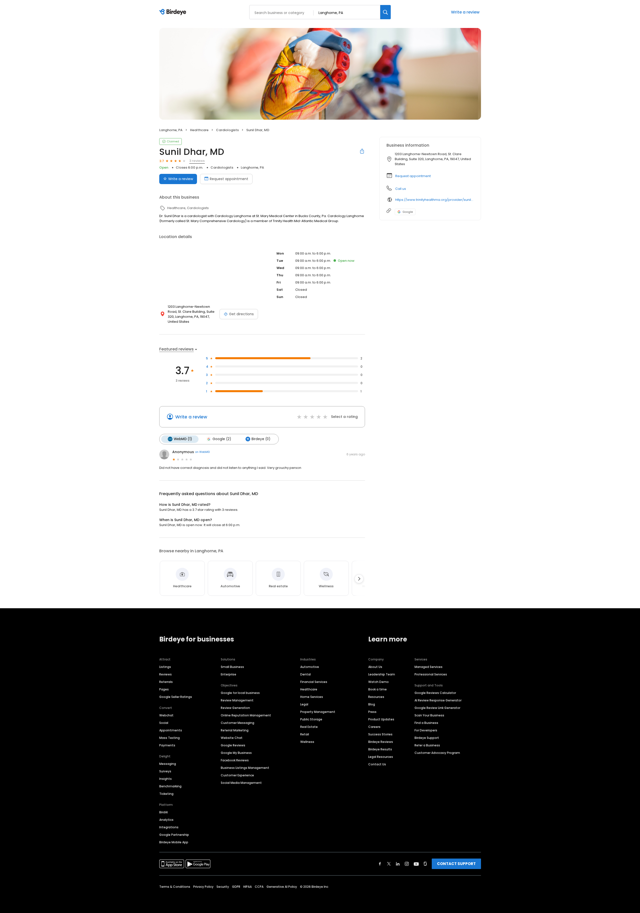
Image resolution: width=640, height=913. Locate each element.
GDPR (236, 887)
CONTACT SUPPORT (456, 863)
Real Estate (309, 727)
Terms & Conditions (174, 887)
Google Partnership (174, 835)
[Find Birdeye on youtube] (416, 864)
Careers (374, 727)
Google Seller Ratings (175, 697)
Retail (304, 734)
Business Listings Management (245, 768)
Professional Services (430, 674)
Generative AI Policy (281, 887)
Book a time (377, 689)
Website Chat (231, 738)
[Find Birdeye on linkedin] (398, 864)
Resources (376, 697)
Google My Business (236, 753)
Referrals (166, 682)
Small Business (232, 667)
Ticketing (166, 794)
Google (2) (221, 439)
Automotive (309, 667)
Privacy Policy (203, 887)
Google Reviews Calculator (435, 693)
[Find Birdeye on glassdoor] (425, 864)
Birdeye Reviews (380, 742)
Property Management (317, 712)
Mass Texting (169, 738)
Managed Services (428, 667)
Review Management (237, 700)
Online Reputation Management (246, 715)
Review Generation (235, 708)
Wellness (307, 742)
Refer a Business (427, 745)
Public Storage (311, 719)
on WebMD (202, 452)
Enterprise (228, 674)
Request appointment (229, 178)
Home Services (311, 697)
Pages (164, 689)
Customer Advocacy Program (437, 753)
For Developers (425, 730)
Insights (165, 779)
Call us (400, 188)
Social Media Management (241, 783)
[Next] (359, 578)
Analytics (166, 820)
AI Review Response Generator (438, 700)
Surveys (165, 771)
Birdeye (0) (261, 439)
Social (163, 723)
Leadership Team (381, 674)
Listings (165, 667)
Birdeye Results (380, 749)
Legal (304, 704)
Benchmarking (170, 786)
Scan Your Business (429, 715)
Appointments (170, 730)
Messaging (167, 764)
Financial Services (313, 682)
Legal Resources (380, 757)
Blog (371, 704)
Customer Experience (237, 775)
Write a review (465, 12)
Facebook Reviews (235, 760)
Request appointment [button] (413, 176)
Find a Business (426, 723)
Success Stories (380, 734)
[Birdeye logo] (173, 12)
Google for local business (240, 693)
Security (222, 887)
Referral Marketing (234, 730)
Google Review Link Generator (437, 708)
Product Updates (381, 719)
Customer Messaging (237, 723)
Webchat (166, 715)
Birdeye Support (426, 738)
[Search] (385, 12)
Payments (167, 745)
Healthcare (308, 689)
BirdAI (163, 812)
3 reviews (197, 160)
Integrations (168, 827)
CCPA (259, 887)
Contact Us (377, 764)
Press (372, 712)
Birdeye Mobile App (173, 842)
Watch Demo (378, 682)
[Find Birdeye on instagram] (407, 864)
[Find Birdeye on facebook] (380, 864)
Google (407, 212)
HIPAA (247, 887)
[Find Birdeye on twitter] (389, 864)
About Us (375, 667)
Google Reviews (233, 745)
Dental (305, 674)
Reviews (165, 674)
